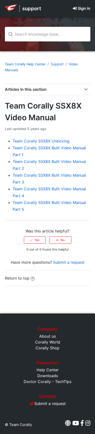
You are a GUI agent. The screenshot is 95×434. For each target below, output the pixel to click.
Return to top (17, 278)
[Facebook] (82, 423)
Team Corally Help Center (25, 64)
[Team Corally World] (11, 10)
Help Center (48, 369)
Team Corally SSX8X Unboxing (41, 141)
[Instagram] (87, 423)
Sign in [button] (84, 8)
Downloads (47, 375)
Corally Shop (47, 347)
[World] (68, 423)
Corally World (47, 342)
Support (57, 64)
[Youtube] (75, 423)
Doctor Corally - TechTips (47, 381)
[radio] (35, 240)
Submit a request (69, 262)
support (31, 8)
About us (47, 336)
